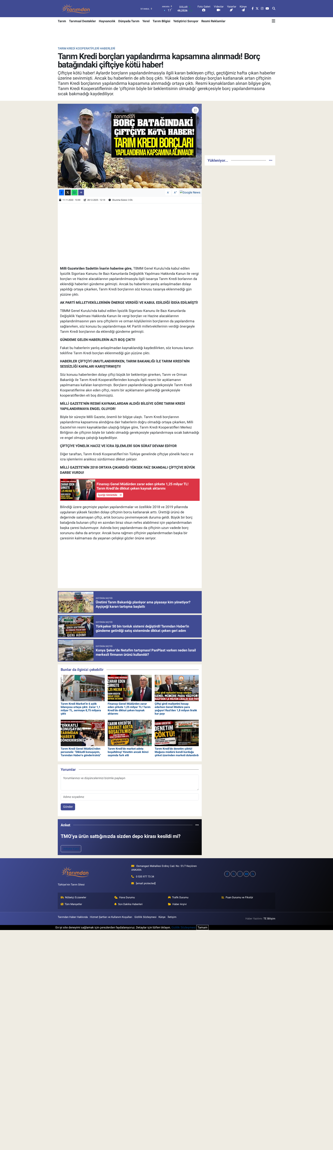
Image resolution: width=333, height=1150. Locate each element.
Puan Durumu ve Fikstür (239, 897)
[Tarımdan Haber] (76, 8)
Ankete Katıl (71, 848)
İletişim (172, 917)
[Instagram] (240, 874)
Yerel (146, 21)
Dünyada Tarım (128, 21)
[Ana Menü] (273, 21)
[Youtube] (246, 874)
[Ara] (273, 8)
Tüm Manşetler (73, 904)
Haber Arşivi (179, 904)
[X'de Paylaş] (68, 192)
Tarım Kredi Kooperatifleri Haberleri (86, 48)
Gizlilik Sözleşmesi (145, 917)
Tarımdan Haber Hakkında (73, 917)
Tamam (202, 927)
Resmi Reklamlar (213, 21)
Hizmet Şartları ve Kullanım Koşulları (111, 917)
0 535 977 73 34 (145, 876)
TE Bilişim (269, 918)
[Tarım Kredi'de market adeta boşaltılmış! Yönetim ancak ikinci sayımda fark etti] (130, 733)
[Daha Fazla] (81, 192)
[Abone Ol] (190, 192)
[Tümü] (197, 825)
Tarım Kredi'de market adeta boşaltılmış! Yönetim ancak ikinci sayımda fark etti (128, 752)
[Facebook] (227, 874)
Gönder (68, 806)
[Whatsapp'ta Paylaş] (74, 192)
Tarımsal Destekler (82, 21)
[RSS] (253, 874)
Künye (162, 917)
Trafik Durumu (180, 897)
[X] (233, 874)
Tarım (62, 21)
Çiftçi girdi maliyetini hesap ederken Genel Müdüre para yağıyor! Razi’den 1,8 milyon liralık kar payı (176, 708)
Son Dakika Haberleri (130, 904)
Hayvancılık (107, 21)
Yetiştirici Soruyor (185, 21)
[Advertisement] (240, 128)
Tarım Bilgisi (161, 21)
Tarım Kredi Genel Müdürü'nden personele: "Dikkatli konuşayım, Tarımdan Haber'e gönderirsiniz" (81, 752)
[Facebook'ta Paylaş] (61, 192)
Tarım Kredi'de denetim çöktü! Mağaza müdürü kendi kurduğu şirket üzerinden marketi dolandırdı (177, 752)
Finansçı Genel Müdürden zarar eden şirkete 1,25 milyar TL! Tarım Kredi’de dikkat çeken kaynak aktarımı (129, 708)
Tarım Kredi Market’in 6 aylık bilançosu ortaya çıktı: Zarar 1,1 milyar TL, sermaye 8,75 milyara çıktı (81, 708)
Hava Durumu (127, 897)
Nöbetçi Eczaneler (75, 897)
